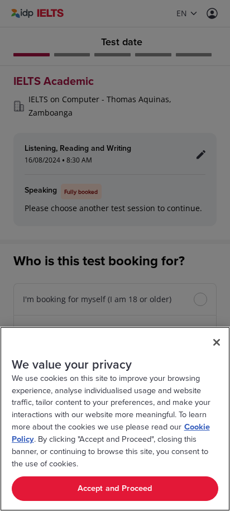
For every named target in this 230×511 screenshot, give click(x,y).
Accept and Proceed (115, 488)
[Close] (216, 342)
